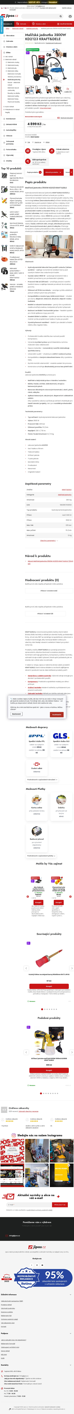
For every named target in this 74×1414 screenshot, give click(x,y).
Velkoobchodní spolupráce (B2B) (12, 1301)
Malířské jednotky (14, 80)
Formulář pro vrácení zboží (33, 1384)
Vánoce (9, 136)
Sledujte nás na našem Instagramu (39, 1135)
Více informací (45, 108)
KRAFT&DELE (35, 137)
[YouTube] (42, 1265)
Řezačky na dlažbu (14, 93)
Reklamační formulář (8, 1344)
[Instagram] (37, 1265)
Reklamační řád (6, 1316)
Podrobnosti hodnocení (53, 43)
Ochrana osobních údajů (9, 1319)
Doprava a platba (7, 1312)
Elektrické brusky (13, 65)
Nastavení (16, 714)
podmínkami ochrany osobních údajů (39, 1210)
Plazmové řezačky (14, 102)
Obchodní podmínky (8, 1308)
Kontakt (3, 1327)
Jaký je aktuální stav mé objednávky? (13, 1340)
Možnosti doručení (67, 118)
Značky (9, 161)
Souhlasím (56, 714)
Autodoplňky (11, 130)
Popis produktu (32, 172)
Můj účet (4, 1355)
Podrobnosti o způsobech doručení (41, 780)
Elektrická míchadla (14, 74)
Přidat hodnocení (49, 591)
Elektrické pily (12, 68)
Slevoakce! (53, 2)
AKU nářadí (9, 57)
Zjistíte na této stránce (33, 1379)
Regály (7, 112)
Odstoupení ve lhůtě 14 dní (10, 1347)
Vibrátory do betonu (14, 77)
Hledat (60, 16)
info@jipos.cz (14, 1236)
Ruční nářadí (9, 107)
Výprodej (9, 155)
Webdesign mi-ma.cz (33, 1409)
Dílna (8, 52)
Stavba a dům (11, 47)
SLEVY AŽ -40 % (34, 2)
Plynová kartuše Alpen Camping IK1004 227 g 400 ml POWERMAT (58, 889)
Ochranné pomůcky (10, 142)
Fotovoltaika (11, 149)
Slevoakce (10, 35)
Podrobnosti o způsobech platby (40, 856)
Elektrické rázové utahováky (13, 89)
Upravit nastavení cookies (52, 1407)
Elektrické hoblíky (13, 96)
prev (26, 968)
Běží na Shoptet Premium (19, 1409)
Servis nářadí (5, 1351)
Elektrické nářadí (10, 59)
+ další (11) (68, 92)
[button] (38, 905)
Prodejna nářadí (6, 1305)
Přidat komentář (45, 614)
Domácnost (11, 119)
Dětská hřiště (11, 124)
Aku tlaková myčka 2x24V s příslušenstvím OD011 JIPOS (38, 889)
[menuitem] (7, 24)
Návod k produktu (51, 172)
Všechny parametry (48, 541)
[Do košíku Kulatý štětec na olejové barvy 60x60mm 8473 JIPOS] (49, 986)
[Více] (64, 24)
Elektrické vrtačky (13, 62)
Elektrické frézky (13, 99)
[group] (38, 896)
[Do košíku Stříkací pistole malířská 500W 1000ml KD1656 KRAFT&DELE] (49, 1070)
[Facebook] (32, 1265)
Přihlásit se (59, 1205)
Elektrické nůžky (13, 71)
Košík (2, 1358)
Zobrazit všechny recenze (28, 1111)
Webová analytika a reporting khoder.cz (53, 1409)
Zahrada (9, 41)
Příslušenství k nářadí (12, 109)
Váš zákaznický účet (8, 1323)
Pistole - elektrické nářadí (14, 84)
